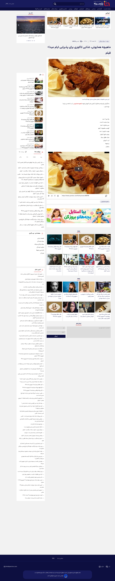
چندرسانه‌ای (47, 9)
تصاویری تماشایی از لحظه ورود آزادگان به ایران (30, 36)
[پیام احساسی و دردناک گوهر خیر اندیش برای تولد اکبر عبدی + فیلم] (103, 259)
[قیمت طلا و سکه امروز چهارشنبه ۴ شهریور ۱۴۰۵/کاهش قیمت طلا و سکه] (103, 307)
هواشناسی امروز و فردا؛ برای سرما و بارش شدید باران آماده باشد (102, 26)
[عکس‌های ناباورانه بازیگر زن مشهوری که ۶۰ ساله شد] (70, 287)
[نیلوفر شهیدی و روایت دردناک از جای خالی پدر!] (70, 307)
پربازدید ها (37, 152)
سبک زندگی (54, 9)
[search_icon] (55, 4)
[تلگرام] (52, 196)
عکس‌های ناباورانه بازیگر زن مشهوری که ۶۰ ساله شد (70, 295)
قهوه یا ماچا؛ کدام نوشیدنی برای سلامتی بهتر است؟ (30, 295)
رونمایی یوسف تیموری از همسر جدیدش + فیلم (30, 168)
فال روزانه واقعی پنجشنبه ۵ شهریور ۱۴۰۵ (54, 248)
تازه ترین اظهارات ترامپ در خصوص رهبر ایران (27, 134)
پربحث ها (21, 152)
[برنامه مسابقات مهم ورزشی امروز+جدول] (39, 80)
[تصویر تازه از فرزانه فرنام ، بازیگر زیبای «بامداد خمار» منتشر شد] (54, 259)
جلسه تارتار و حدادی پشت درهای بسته (33, 498)
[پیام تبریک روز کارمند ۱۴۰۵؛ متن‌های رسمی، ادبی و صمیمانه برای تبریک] (70, 259)
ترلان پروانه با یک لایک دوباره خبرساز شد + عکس (30, 174)
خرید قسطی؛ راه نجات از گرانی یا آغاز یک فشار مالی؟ (30, 336)
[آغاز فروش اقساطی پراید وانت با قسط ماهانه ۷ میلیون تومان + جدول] (39, 93)
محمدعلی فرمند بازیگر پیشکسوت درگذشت (32, 287)
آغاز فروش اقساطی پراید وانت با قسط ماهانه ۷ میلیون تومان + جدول (26, 94)
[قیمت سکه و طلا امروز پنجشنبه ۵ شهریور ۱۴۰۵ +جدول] (86, 21)
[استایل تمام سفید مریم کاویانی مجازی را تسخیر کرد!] (86, 307)
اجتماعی (81, 9)
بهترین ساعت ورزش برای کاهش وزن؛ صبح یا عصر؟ (31, 379)
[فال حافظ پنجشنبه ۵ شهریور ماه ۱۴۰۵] (70, 21)
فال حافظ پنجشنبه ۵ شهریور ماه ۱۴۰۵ (70, 26)
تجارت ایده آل (40, 247)
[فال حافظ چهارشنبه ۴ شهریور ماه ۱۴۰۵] (54, 307)
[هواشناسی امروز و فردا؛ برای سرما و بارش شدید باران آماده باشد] (102, 21)
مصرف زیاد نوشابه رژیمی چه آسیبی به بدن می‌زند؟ (31, 382)
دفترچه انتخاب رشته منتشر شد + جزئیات (26, 101)
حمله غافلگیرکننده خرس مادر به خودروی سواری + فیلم (30, 313)
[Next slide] (42, 25)
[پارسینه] (101, 3)
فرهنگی (76, 9)
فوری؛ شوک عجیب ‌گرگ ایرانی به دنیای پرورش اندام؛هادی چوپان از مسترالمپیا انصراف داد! (87, 270)
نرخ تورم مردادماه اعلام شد (36, 424)
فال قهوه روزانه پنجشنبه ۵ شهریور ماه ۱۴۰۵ (55, 26)
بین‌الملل (88, 9)
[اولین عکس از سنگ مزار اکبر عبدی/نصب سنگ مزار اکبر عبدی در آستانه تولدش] (103, 287)
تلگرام (102, 567)
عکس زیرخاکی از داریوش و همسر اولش (87, 295)
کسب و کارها (38, 9)
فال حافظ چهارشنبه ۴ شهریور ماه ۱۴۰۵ (56, 315)
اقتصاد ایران (40, 238)
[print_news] (58, 196)
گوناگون (108, 13)
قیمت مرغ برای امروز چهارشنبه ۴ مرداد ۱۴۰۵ (32, 495)
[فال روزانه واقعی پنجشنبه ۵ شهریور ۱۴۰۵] (54, 239)
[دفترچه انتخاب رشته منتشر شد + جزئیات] (39, 100)
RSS (7, 4)
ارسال (56, 336)
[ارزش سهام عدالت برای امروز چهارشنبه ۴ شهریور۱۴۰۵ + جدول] (39, 146)
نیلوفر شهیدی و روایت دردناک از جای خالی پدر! (71, 315)
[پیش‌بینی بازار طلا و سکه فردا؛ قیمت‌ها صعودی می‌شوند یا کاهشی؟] (39, 106)
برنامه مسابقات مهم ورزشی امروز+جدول (27, 81)
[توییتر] (49, 196)
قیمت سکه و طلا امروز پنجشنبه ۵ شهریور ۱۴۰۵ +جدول (87, 26)
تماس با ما (11, 4)
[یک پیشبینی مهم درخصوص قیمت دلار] (39, 139)
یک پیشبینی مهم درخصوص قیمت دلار (27, 140)
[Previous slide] (18, 25)
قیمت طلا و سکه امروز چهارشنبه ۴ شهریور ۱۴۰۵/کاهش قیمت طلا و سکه (103, 317)
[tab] (34, 40)
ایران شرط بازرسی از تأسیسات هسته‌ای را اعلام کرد (31, 443)
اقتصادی (99, 9)
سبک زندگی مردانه (39, 244)
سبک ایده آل (40, 241)
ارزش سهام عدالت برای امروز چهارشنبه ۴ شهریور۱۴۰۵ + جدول (27, 147)
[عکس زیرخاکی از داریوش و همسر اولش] (86, 287)
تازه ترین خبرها (40, 250)
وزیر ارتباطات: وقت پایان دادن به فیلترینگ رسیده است (30, 471)
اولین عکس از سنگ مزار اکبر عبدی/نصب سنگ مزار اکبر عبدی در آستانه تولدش (103, 296)
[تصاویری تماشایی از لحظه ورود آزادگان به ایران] (30, 25)
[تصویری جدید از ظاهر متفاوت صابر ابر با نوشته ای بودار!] (54, 287)
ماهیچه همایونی (78, 104)
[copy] (106, 196)
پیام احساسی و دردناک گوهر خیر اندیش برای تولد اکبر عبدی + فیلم (103, 269)
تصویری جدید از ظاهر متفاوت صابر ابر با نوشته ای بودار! (54, 296)
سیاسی (94, 9)
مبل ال (42, 253)
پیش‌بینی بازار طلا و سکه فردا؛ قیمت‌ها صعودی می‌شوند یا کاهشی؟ (27, 107)
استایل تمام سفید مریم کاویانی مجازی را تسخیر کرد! (87, 315)
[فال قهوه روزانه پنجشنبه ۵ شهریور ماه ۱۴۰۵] (54, 21)
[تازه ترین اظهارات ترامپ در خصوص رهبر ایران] (39, 133)
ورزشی (71, 9)
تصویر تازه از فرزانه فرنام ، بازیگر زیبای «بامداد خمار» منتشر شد (55, 269)
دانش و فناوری (63, 9)
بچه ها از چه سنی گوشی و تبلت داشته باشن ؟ (31, 202)
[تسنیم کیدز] (79, 216)
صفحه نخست (107, 9)
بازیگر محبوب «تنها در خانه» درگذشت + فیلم (31, 171)
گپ (109, 567)
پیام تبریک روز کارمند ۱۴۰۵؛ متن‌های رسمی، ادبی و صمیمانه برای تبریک (70, 269)
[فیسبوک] (55, 196)
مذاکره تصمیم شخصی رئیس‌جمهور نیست (33, 427)
